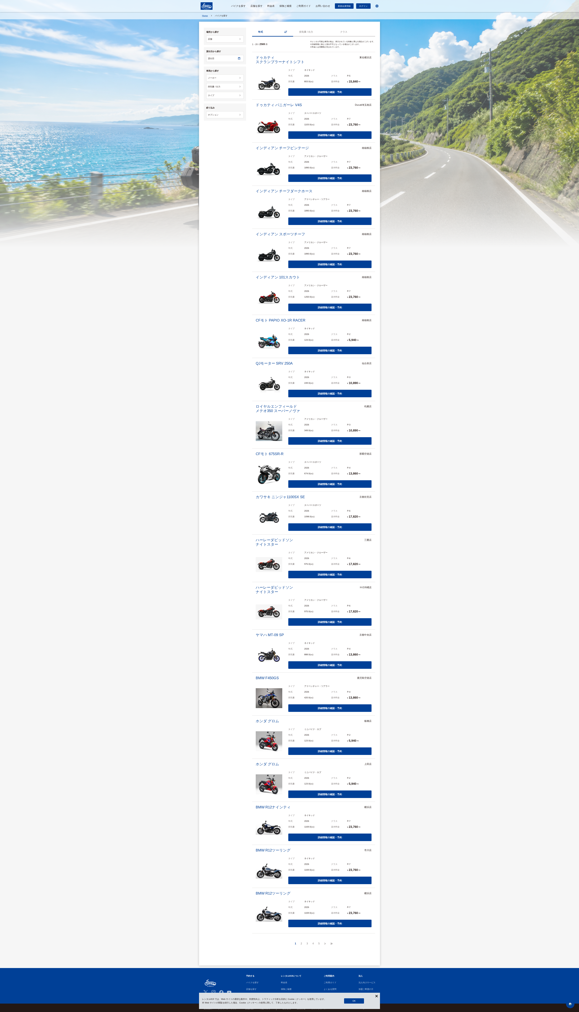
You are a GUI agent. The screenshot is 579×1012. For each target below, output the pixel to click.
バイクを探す (252, 982)
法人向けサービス (367, 982)
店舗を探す (251, 989)
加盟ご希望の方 (366, 989)
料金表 (284, 982)
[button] (570, 1004)
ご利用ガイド (330, 982)
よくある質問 (330, 989)
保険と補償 (286, 989)
